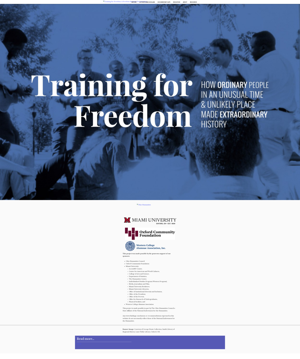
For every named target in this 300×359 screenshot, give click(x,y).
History (134, 2)
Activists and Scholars (147, 2)
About (185, 2)
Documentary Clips (164, 2)
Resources (193, 2)
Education (176, 2)
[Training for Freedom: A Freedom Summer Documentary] (125, 1)
